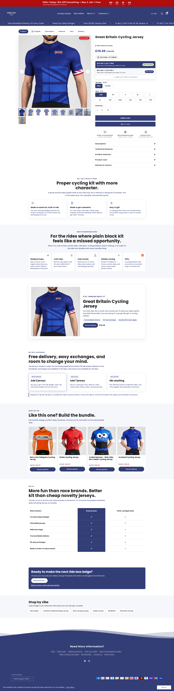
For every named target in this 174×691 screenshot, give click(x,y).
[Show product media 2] (30, 112)
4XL (130, 100)
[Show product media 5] (54, 112)
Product (23, 31)
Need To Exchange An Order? (110, 651)
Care (71, 31)
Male (99, 86)
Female (108, 86)
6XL (150, 100)
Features (62, 31)
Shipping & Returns (75, 651)
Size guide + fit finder (107, 57)
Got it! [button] (164, 687)
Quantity (99, 106)
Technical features (104, 149)
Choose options (90, 325)
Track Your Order (90, 651)
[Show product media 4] (46, 112)
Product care (101, 160)
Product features (103, 154)
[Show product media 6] (62, 112)
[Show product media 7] (71, 112)
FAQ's (53, 651)
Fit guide (36, 31)
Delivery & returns (103, 165)
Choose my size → (39, 580)
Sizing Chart (61, 651)
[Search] (162, 13)
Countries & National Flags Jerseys (56, 611)
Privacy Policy (109, 654)
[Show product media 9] (87, 112)
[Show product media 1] (22, 112)
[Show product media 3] (38, 112)
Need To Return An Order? (69, 654)
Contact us (98, 654)
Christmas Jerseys (127, 611)
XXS (100, 95)
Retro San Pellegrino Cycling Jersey (42, 458)
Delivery (81, 31)
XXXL (120, 100)
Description (49, 31)
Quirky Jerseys (98, 611)
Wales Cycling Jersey (69, 457)
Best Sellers (34, 611)
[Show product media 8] (79, 112)
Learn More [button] (70, 687)
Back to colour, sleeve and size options (45, 585)
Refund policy (86, 654)
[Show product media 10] (22, 120)
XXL (110, 100)
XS (113, 95)
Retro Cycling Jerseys (81, 611)
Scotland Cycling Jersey (129, 457)
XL (100, 100)
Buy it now (125, 124)
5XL (140, 100)
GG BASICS (112, 611)
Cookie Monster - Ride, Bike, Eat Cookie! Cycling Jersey (101, 458)
